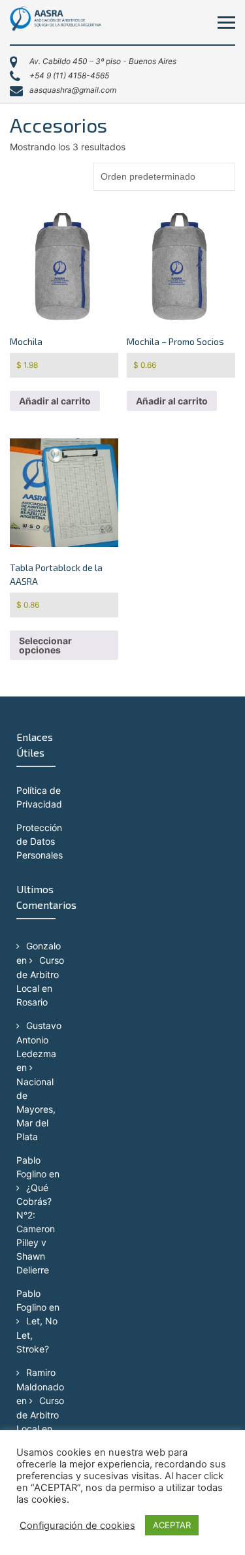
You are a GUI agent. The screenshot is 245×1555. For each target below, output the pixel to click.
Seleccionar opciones (45, 645)
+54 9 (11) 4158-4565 (69, 75)
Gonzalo (43, 945)
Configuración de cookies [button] (77, 1525)
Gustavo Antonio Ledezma (38, 1039)
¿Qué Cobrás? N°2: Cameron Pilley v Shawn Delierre (35, 1229)
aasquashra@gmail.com (72, 90)
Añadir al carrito (55, 400)
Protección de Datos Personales (39, 841)
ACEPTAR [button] (172, 1525)
